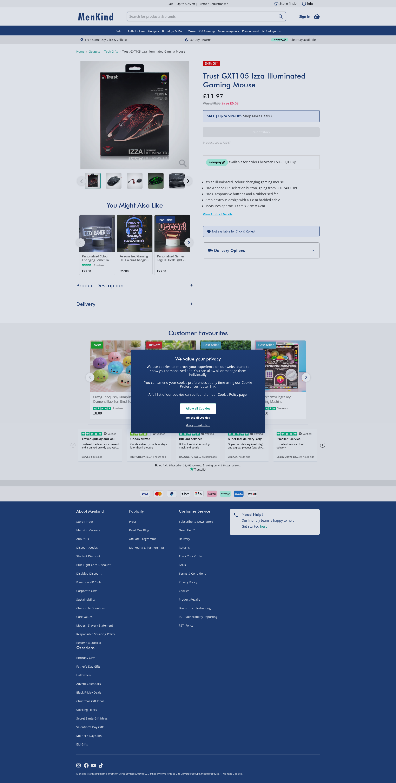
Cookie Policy (228, 394)
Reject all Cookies (198, 417)
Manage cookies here (198, 425)
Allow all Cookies (198, 408)
